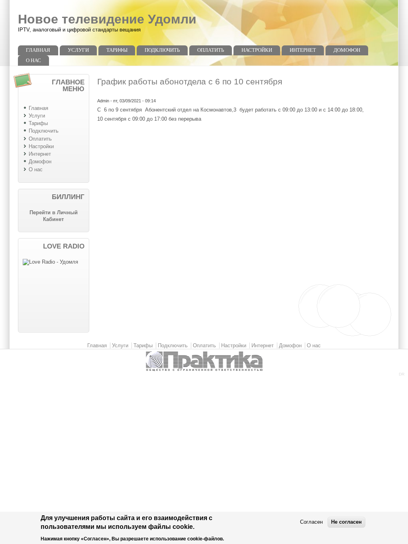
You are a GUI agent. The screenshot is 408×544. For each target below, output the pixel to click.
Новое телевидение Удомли (107, 19)
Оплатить (210, 50)
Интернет (303, 50)
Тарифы (117, 50)
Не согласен (346, 522)
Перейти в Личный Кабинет (53, 215)
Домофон (346, 50)
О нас (33, 60)
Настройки (256, 50)
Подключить (162, 50)
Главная (38, 50)
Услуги (78, 50)
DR (401, 374)
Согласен (311, 522)
